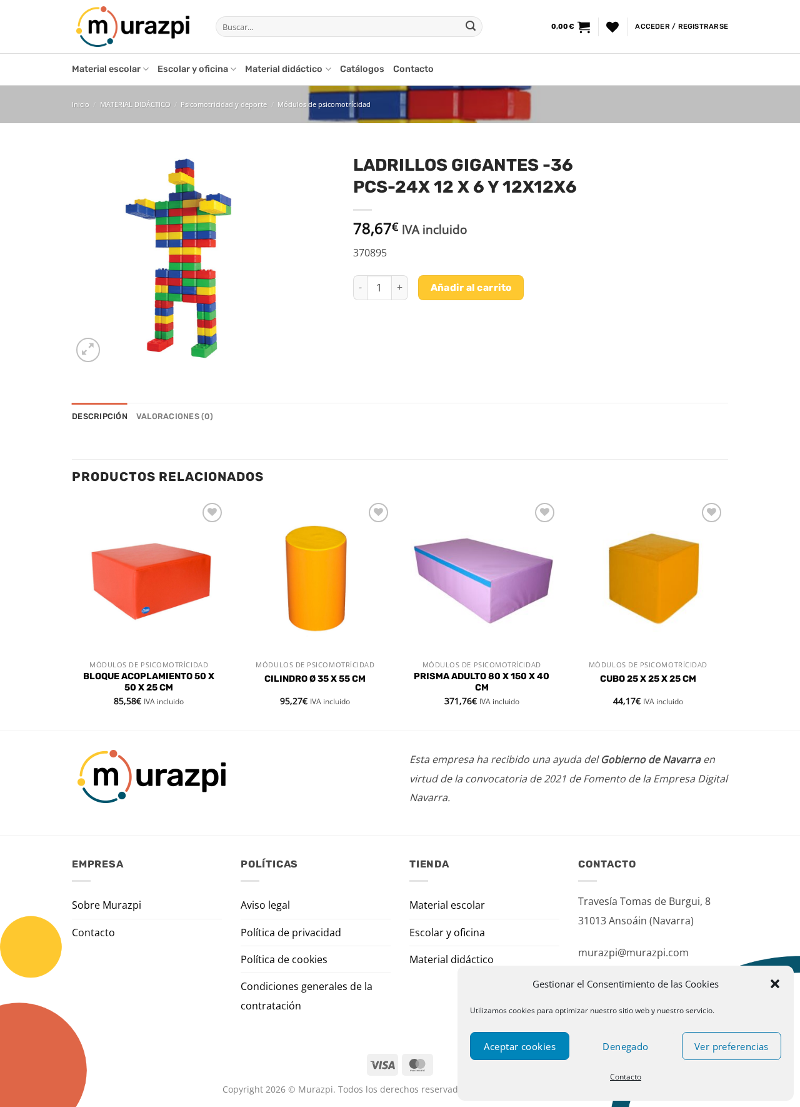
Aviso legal (265, 905)
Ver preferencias (731, 1046)
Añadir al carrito (471, 287)
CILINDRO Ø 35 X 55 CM (315, 679)
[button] (775, 984)
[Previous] (72, 613)
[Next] (724, 613)
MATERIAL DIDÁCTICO (135, 104)
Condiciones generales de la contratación (306, 995)
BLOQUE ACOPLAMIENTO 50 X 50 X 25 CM (148, 682)
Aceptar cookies (520, 1046)
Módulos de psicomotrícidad (324, 104)
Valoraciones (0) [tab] (174, 416)
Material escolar (106, 69)
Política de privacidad (291, 932)
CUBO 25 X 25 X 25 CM (648, 679)
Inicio (80, 104)
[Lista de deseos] (612, 27)
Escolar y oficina (193, 69)
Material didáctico (283, 69)
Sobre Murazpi (106, 905)
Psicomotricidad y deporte (224, 104)
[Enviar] (470, 27)
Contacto (625, 1076)
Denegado (625, 1046)
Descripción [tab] (100, 416)
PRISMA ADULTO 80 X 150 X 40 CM (481, 682)
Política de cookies (284, 959)
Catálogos (362, 69)
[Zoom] (88, 350)
